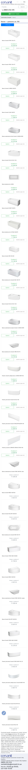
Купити (7, 48)
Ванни (10, 734)
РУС (24, 2)
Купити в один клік (20, 48)
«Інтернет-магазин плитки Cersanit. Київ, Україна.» (14, 760)
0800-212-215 (8, 10)
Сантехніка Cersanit (6, 17)
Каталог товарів (15, 13)
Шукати (23, 6)
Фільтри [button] (8, 24)
